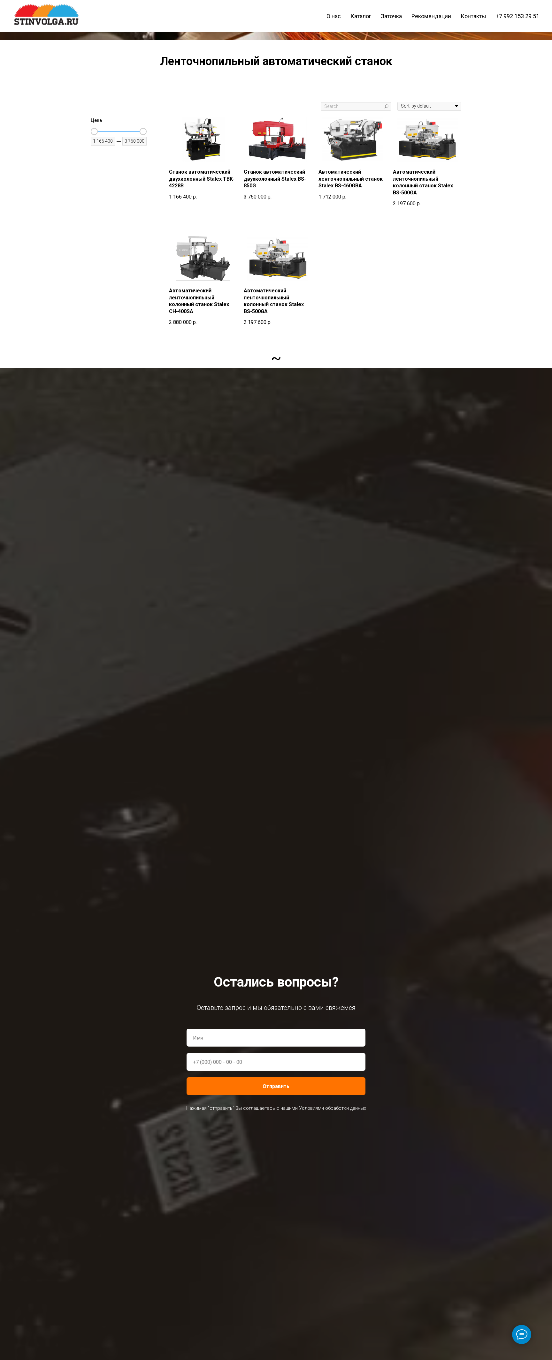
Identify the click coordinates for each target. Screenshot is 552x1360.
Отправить (276, 1086)
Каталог (360, 16)
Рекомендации (431, 16)
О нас (333, 16)
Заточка (391, 16)
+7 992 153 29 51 (517, 16)
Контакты (473, 16)
